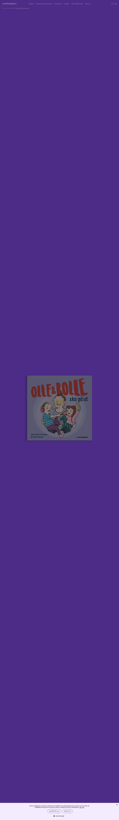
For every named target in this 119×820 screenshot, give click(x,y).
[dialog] (59, 410)
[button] (59, 816)
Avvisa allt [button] (67, 811)
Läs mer (81, 807)
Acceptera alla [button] (54, 811)
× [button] (117, 805)
